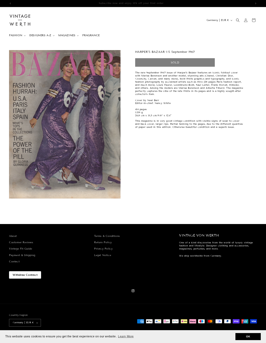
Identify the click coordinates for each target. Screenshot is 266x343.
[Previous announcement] (10, 3)
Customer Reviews (21, 242)
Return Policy (103, 242)
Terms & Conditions (107, 236)
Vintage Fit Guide (20, 248)
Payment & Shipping (22, 255)
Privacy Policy (103, 248)
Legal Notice (102, 255)
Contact (14, 261)
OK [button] (248, 336)
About (13, 236)
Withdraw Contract (25, 274)
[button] (17, 35)
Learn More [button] (126, 336)
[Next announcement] (256, 3)
